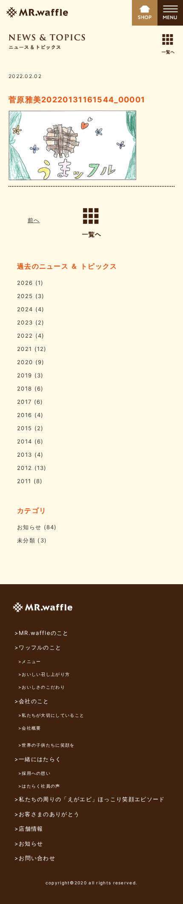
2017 (24, 401)
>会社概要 (29, 727)
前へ (34, 220)
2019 (24, 375)
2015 (24, 428)
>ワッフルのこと (37, 647)
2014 (24, 441)
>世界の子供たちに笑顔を (46, 745)
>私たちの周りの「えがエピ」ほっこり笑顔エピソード (89, 799)
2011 (24, 481)
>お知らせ (28, 843)
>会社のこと (31, 701)
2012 (24, 467)
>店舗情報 (28, 828)
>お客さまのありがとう (47, 814)
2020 (25, 362)
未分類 (26, 540)
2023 (25, 322)
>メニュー (29, 661)
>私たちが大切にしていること (51, 715)
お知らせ (29, 527)
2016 (24, 414)
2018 (24, 388)
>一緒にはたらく (37, 759)
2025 (25, 296)
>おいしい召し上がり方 (44, 674)
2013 (24, 454)
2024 (25, 309)
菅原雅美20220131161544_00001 (77, 99)
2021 (24, 348)
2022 (25, 335)
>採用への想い (34, 773)
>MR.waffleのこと (41, 632)
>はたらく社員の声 (39, 785)
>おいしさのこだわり (41, 687)
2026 (25, 282)
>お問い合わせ (34, 858)
